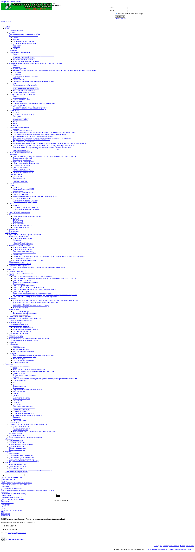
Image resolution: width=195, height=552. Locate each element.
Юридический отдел (20, 420)
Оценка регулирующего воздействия (26, 163)
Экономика (13, 154)
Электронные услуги (20, 430)
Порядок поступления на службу (24, 357)
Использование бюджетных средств (25, 329)
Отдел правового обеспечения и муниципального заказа (32, 293)
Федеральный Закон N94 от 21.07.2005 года (24, 461)
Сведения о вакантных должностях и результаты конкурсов (33, 355)
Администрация (10, 269)
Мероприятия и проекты (21, 349)
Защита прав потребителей (22, 158)
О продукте (158, 546)
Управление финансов (21, 307)
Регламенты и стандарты (21, 410)
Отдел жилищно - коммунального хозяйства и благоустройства (35, 296)
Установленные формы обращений (21, 444)
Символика (13, 50)
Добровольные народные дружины (25, 202)
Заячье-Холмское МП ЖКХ (22, 225)
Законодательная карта (17, 450)
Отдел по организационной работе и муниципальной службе (34, 289)
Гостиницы (17, 116)
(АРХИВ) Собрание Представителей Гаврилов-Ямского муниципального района (37, 267)
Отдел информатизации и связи (24, 286)
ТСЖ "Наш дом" (19, 224)
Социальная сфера (15, 174)
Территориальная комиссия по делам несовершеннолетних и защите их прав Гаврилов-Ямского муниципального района (55, 70)
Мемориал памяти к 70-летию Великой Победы (29, 109)
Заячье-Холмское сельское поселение (26, 89)
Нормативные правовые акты (19, 366)
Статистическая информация (23, 172)
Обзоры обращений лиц (17, 448)
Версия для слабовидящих (15, 539)
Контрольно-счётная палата (22, 238)
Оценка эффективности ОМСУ (20, 264)
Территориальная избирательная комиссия (23, 36)
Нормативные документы (22, 258)
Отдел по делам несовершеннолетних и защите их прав (32, 276)
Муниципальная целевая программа (25, 76)
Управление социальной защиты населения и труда (31, 306)
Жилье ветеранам (19, 105)
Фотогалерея (13, 229)
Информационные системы (18, 333)
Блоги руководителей (20, 315)
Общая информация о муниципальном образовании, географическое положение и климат (44, 132)
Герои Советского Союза (21, 100)
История (12, 32)
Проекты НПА (14, 422)
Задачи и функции (19, 69)
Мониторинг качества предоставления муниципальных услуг (34, 431)
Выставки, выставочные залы (23, 114)
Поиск (182, 546)
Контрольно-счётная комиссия (19, 245)
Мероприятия (17, 101)
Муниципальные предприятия (23, 162)
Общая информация (16, 30)
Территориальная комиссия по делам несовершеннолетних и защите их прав (35, 63)
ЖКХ (11, 214)
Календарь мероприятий (17, 271)
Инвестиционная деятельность (19, 127)
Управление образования (21, 304)
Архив (15, 48)
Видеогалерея (13, 231)
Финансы (16, 417)
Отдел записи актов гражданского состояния (28, 287)
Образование (17, 176)
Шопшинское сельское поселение (24, 92)
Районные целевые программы (24, 408)
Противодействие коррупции (23, 244)
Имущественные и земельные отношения (27, 389)
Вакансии (12, 353)
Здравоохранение (19, 178)
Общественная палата (16, 262)
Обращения (9, 439)
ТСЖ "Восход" (18, 220)
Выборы (16, 39)
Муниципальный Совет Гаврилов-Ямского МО (25, 234)
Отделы (11, 275)
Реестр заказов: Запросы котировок (21, 455)
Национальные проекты (21, 169)
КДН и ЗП (16, 393)
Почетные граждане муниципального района (24, 34)
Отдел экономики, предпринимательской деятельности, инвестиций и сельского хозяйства (44, 156)
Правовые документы (20, 242)
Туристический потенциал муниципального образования (33, 136)
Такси (15, 123)
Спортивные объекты (20, 182)
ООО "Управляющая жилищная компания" (28, 216)
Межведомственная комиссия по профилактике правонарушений (35, 196)
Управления (13, 298)
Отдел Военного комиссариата (19, 213)
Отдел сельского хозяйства (22, 280)
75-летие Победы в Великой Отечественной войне (30, 107)
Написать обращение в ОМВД (23, 189)
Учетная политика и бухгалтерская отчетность (29, 260)
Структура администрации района (21, 273)
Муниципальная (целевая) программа (26, 61)
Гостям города (14, 110)
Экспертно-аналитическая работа (24, 253)
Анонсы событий (19, 348)
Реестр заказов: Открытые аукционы (21, 457)
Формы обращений (15, 433)
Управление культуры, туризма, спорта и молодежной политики (35, 302)
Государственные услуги (21, 428)
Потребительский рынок (21, 165)
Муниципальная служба (21, 399)
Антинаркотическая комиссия (19, 52)
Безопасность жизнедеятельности (16, 472)
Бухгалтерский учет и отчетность (24, 375)
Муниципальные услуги (21, 426)
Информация (13, 344)
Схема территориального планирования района (25, 437)
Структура (16, 67)
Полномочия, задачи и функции (20, 317)
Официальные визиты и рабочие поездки (23, 340)
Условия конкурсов (19, 358)
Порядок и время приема (17, 442)
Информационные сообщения (23, 351)
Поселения (12, 83)
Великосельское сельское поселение (25, 87)
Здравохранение (18, 388)
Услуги (7, 462)
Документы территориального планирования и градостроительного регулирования (42, 138)
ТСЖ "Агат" (17, 218)
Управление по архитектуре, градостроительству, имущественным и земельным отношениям (45, 300)
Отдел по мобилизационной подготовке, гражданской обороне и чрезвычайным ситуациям (45, 295)
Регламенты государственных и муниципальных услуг (28, 424)
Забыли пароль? (120, 18)
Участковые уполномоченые (23, 193)
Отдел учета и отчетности (22, 291)
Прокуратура (13, 183)
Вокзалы (16, 112)
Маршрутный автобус (20, 120)
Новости (16, 38)
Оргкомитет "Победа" (20, 98)
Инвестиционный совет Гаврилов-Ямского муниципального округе (36, 149)
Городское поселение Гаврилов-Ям (25, 85)
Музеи (15, 121)
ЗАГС (15, 384)
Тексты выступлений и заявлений (25, 313)
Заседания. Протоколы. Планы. (24, 58)
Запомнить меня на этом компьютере (130, 13)
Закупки (8, 452)
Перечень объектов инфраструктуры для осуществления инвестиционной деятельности (43, 145)
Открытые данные (15, 335)
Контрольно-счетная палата (18, 236)
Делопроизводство (19, 380)
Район (7, 28)
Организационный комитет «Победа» (22, 94)
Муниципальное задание (21, 397)
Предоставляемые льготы (22, 331)
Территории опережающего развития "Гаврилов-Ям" (31, 140)
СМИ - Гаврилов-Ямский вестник (21, 152)
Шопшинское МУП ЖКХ (22, 227)
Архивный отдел (19, 284)
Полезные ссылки (19, 79)
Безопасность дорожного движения (25, 207)
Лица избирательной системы (23, 41)
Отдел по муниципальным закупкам (25, 282)
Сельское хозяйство (20, 411)
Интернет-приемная (16, 441)
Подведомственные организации (20, 320)
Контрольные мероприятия (22, 249)
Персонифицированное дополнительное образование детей (33, 81)
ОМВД (11, 185)
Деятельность (17, 74)
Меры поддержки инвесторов (23, 141)
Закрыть (54, 3)
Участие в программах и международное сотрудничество (29, 338)
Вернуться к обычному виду (11, 2)
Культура (16, 395)
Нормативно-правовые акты (23, 59)
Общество (16, 402)
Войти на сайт (6, 21)
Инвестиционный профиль (22, 131)
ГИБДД (11, 203)
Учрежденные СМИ (16, 337)
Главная (7, 27)
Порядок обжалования (16, 435)
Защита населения (15, 322)
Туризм (15, 125)
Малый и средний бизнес (22, 160)
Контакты (16, 47)
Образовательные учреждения (23, 360)
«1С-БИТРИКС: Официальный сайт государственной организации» (170, 549)
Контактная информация (21, 151)
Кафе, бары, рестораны (21, 118)
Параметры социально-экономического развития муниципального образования (40, 134)
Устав (15, 368)
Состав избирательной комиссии (24, 43)
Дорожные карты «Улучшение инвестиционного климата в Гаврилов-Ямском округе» (43, 147)
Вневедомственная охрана (22, 198)
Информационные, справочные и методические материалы (33, 56)
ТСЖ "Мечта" (18, 222)
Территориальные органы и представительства (25, 318)
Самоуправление (11, 233)
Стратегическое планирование (23, 171)
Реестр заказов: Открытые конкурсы (21, 459)
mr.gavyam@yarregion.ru (17, 533)
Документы (17, 45)
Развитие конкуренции (21, 167)
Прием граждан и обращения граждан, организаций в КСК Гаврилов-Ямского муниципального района (49, 256)
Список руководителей (21, 311)
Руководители (18, 191)
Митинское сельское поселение (24, 90)
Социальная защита (20, 180)
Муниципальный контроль (18, 324)
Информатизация (19, 391)
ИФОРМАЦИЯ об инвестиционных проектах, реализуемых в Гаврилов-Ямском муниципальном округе (49, 143)
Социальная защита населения (23, 413)
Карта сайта (190, 546)
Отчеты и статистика (20, 194)
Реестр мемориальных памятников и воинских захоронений (34, 103)
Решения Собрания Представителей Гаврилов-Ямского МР (33, 371)
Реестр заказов (14, 453)
